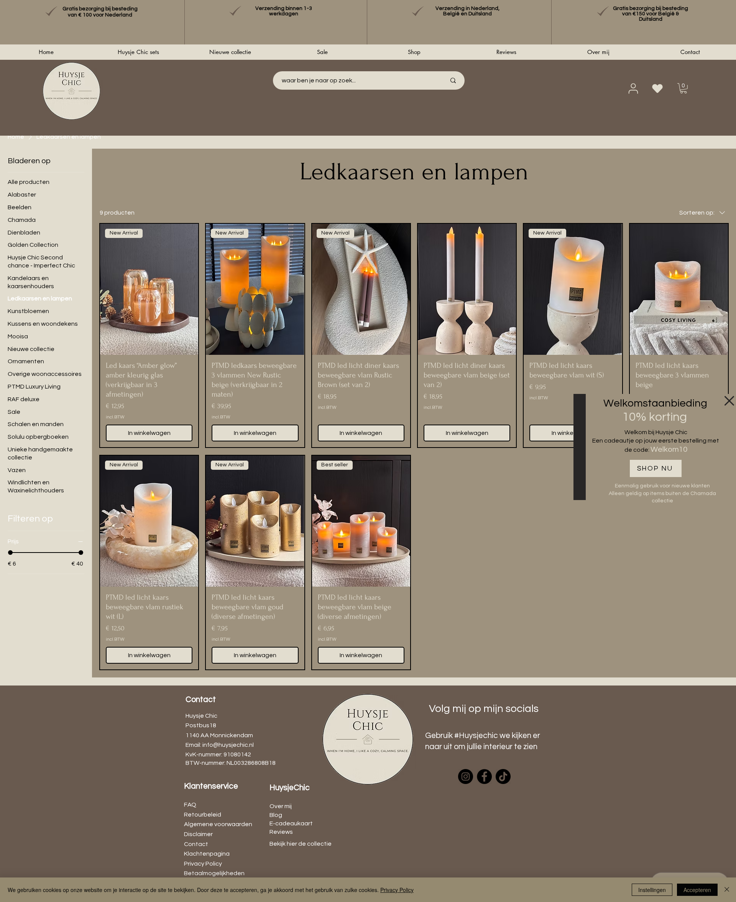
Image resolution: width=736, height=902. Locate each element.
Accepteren (697, 890)
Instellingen (652, 890)
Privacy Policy (397, 890)
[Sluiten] (726, 890)
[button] (729, 401)
